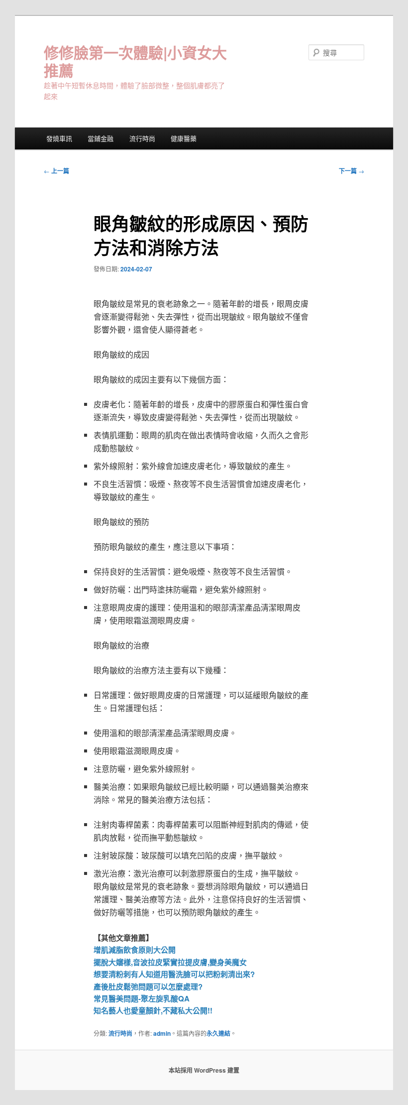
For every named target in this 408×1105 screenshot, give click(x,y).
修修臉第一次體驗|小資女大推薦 (135, 61)
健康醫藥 (184, 138)
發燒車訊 (59, 138)
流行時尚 (142, 138)
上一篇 (56, 170)
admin (162, 1033)
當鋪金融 (100, 138)
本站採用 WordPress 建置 (204, 1070)
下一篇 (351, 170)
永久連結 (218, 1033)
